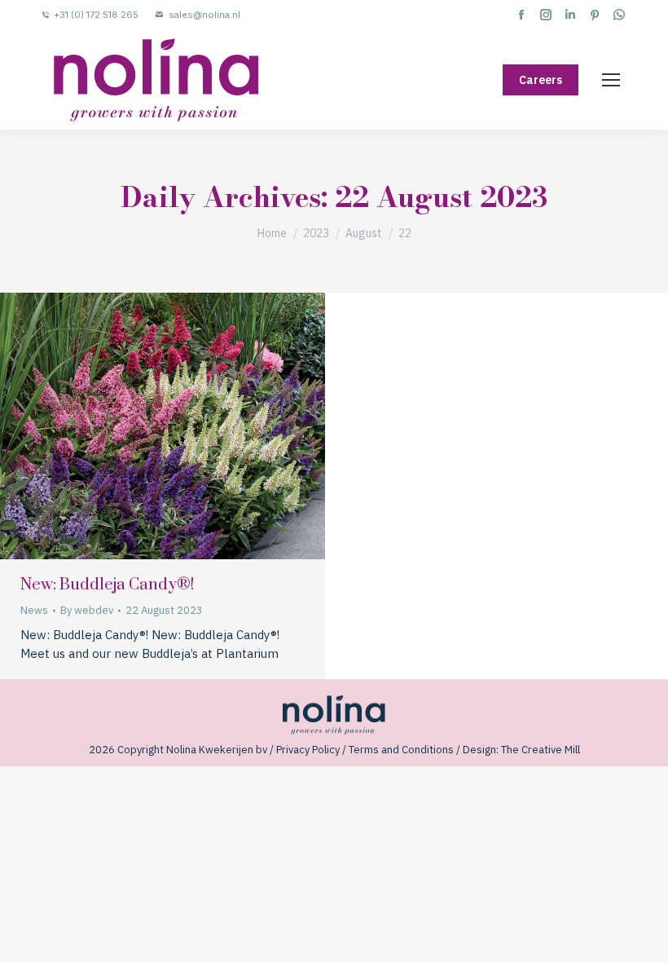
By (86, 610)
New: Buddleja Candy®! (107, 585)
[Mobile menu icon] (611, 80)
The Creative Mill (540, 750)
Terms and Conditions (401, 750)
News (34, 610)
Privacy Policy (308, 750)
